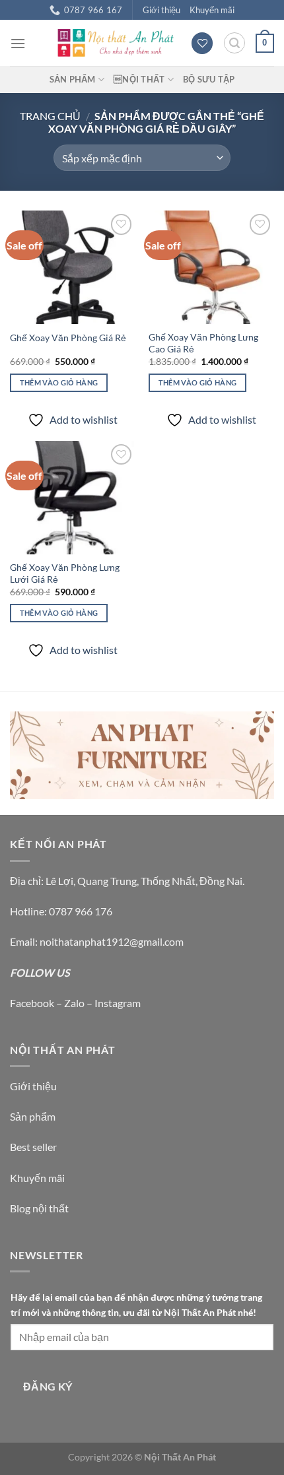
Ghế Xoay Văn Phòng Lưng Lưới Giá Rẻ (65, 573)
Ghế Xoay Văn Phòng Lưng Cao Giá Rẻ (203, 343)
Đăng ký (48, 1387)
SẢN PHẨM (73, 79)
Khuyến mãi (212, 10)
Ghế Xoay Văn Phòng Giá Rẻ (68, 338)
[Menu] (18, 43)
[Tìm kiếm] (234, 42)
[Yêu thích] (202, 43)
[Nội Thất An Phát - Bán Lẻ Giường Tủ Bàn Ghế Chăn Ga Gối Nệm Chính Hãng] (115, 43)
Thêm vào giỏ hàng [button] (59, 382)
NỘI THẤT (139, 79)
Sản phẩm (32, 1116)
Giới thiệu (161, 10)
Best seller (33, 1146)
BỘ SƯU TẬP (209, 79)
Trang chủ (50, 116)
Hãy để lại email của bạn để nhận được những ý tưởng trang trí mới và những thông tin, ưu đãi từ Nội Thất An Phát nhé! (136, 1305)
